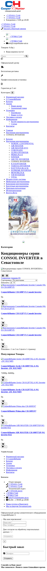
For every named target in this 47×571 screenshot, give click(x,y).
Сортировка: (6, 280)
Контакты (10, 126)
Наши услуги (16, 115)
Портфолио (16, 113)
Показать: (5, 283)
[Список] (3, 275)
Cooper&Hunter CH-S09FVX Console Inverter (21, 292)
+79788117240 (16, 36)
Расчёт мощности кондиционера (25, 122)
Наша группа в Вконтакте (17, 504)
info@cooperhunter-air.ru (19, 498)
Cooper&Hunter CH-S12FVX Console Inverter (21, 313)
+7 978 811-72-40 (13, 18)
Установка (10, 110)
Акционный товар (19, 108)
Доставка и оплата (14, 117)
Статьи (14, 124)
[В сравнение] (6, 304)
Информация (11, 119)
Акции (9, 104)
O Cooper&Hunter (13, 99)
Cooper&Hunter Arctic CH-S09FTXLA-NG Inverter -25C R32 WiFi (20, 367)
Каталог (9, 101)
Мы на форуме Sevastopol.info (18, 506)
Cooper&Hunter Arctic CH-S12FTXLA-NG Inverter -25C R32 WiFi (20, 391)
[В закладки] (3, 304)
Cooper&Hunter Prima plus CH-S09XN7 (18, 411)
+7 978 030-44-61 (15, 491)
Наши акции (16, 106)
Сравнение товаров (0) (10, 278)
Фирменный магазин (15, 97)
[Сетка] (7, 275)
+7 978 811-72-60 (13, 15)
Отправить (8, 536)
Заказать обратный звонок (15, 29)
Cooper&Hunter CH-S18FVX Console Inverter (21, 335)
